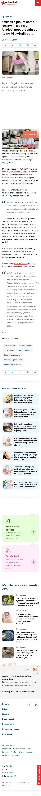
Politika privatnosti (9, 776)
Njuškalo (14, 752)
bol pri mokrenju (25, 345)
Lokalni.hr (5, 752)
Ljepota (5, 714)
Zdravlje (5, 704)
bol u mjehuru (9, 350)
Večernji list (6, 749)
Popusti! (29, 752)
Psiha (4, 709)
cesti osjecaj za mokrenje (13, 360)
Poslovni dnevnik (19, 749)
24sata (21, 752)
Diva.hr (29, 749)
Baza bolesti (7, 734)
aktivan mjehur (9, 345)
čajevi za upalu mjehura (12, 355)
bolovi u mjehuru (25, 350)
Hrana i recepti (8, 719)
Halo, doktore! (8, 724)
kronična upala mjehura (12, 364)
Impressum (6, 769)
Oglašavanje (7, 766)
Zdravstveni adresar (10, 729)
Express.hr (15, 755)
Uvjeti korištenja (8, 773)
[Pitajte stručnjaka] (39, 775)
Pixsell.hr (5, 755)
